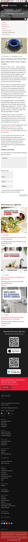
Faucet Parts (4, 425)
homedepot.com (12, 127)
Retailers (3, 485)
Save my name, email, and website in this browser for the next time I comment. (12, 191)
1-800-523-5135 (9, 411)
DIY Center (3, 472)
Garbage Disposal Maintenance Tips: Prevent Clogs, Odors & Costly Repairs (13, 238)
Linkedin (23, 62)
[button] (24, 6)
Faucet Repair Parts (5, 441)
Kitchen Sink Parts (5, 432)
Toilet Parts (4, 426)
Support (3, 467)
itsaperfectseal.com (6, 130)
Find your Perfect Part (6, 461)
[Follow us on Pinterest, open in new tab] (9, 523)
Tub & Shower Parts (6, 421)
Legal (2, 480)
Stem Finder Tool (5, 463)
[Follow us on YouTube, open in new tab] (7, 523)
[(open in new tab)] (11, 415)
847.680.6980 (4, 132)
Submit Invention (5, 26)
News (7, 56)
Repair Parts (4, 439)
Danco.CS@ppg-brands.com (11, 408)
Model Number (5, 171)
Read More (3, 245)
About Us (4, 22)
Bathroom (3, 419)
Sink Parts (3, 423)
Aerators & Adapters (6, 435)
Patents (3, 28)
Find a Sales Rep (5, 513)
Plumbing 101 (4, 474)
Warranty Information (6, 476)
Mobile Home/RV (5, 448)
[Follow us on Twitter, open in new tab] (4, 523)
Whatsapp (4, 64)
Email (3, 62)
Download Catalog (5, 517)
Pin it (12, 62)
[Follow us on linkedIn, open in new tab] (12, 523)
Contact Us (3, 469)
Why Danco (4, 24)
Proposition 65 (4, 478)
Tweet (17, 62)
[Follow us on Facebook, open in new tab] (2, 523)
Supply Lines (4, 445)
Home (2, 11)
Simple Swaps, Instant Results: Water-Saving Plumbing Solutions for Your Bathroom (12, 318)
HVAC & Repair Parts (6, 454)
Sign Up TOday (5, 387)
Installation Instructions (6, 471)
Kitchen (3, 430)
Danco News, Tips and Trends (8, 32)
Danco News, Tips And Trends (8, 506)
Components (4, 443)
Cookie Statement (13, 540)
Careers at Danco (6, 34)
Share (8, 62)
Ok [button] (19, 540)
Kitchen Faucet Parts (6, 434)
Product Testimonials (6, 30)
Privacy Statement (23, 538)
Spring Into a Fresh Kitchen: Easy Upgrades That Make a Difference (13, 278)
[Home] (9, 5)
